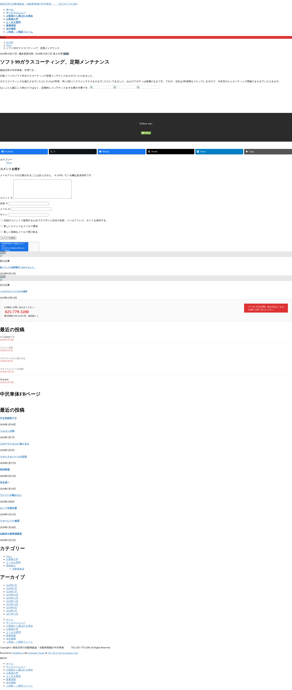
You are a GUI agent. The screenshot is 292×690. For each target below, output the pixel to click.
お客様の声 (12, 559)
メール (5, 209)
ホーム (9, 619)
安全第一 (5, 482)
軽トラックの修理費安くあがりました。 (18, 267)
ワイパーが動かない (11, 495)
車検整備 (4, 380)
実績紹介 (11, 565)
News (66, 53)
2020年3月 (11, 585)
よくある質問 (13, 562)
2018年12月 (12, 598)
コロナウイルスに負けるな (13, 358)
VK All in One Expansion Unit (63, 653)
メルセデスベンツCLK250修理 (13, 291)
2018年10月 (12, 604)
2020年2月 (11, 588)
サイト (3, 214)
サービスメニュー (16, 622)
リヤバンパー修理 (9, 521)
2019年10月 (12, 595)
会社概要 (11, 638)
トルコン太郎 (6, 348)
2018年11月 (12, 601)
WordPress (17, 653)
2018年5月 (11, 610)
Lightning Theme (36, 653)
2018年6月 (11, 607)
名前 (4, 203)
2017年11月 (12, 614)
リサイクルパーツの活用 (11, 369)
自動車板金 (18, 569)
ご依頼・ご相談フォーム (19, 642)
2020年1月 (11, 591)
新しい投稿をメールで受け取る (21, 232)
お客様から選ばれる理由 (19, 626)
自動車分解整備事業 (11, 533)
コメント (6, 197)
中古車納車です (7, 337)
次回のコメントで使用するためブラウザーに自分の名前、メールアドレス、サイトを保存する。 (56, 220)
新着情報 (11, 635)
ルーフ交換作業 (8, 508)
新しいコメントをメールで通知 (21, 226)
